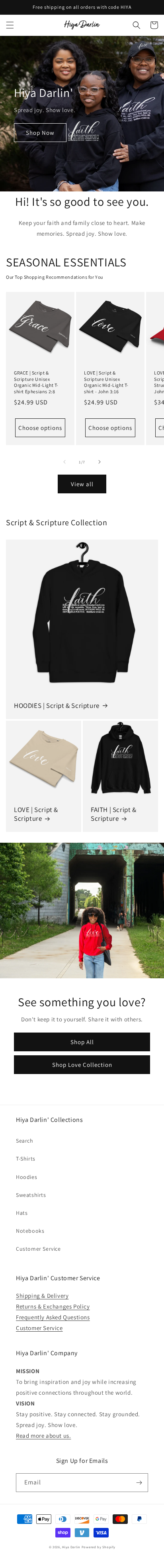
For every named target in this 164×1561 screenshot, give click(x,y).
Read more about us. (43, 1435)
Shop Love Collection (82, 1064)
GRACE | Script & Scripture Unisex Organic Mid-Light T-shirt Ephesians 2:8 (36, 382)
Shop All (82, 1042)
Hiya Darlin (71, 1547)
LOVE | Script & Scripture (36, 814)
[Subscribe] (139, 1482)
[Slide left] (64, 462)
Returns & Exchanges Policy (53, 1306)
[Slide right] (99, 462)
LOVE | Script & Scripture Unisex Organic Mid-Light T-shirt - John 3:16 (106, 382)
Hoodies (26, 1177)
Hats (21, 1212)
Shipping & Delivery (42, 1295)
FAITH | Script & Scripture (114, 814)
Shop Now (40, 132)
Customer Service (38, 1248)
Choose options (40, 428)
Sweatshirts (31, 1194)
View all (82, 484)
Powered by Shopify (98, 1547)
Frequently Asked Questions (53, 1317)
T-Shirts (25, 1158)
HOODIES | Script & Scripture (57, 705)
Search (24, 1140)
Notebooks (30, 1230)
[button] (10, 25)
